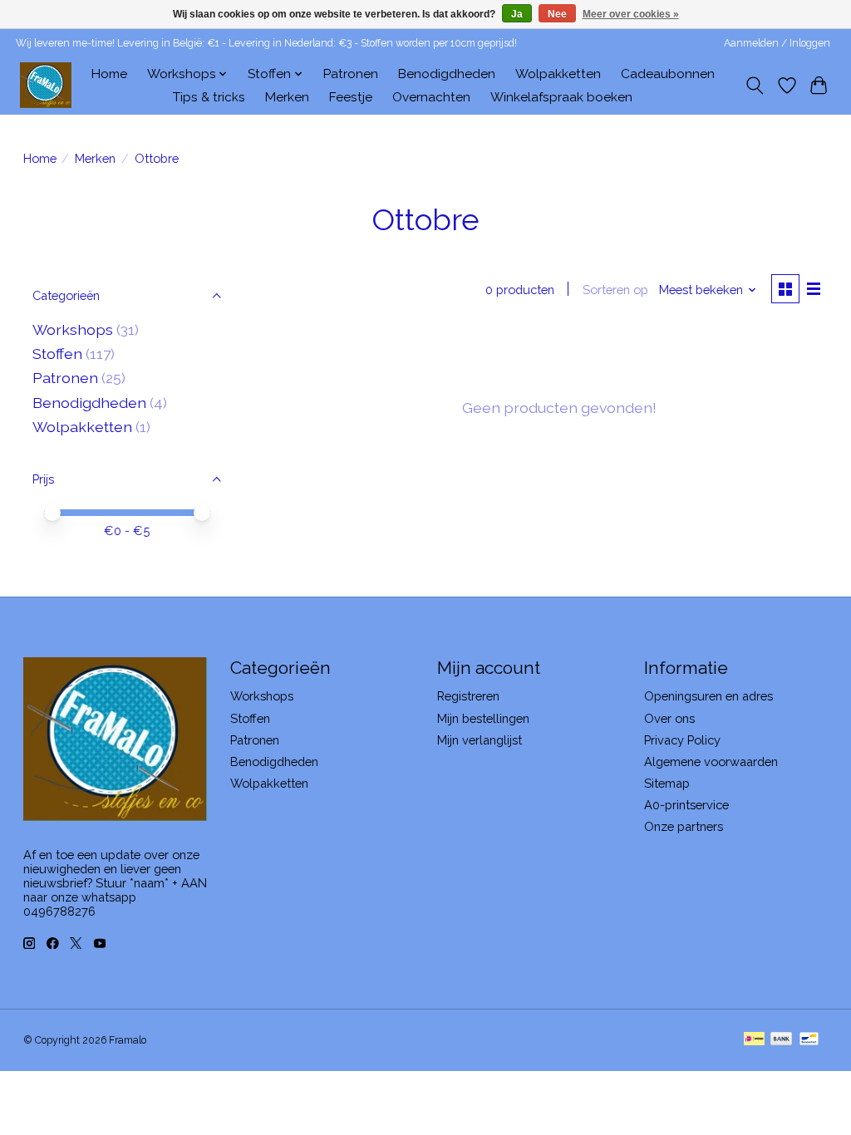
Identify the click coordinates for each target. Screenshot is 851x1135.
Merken (287, 97)
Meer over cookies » (631, 14)
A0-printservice (686, 805)
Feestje (350, 97)
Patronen (350, 73)
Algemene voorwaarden (711, 761)
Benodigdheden (446, 73)
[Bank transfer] (781, 1040)
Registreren (468, 696)
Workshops (72, 329)
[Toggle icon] (754, 86)
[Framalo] (45, 85)
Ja (517, 14)
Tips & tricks (209, 97)
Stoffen (57, 353)
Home (109, 73)
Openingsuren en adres (708, 696)
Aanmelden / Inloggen (777, 43)
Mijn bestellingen (483, 718)
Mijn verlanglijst (479, 740)
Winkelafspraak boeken (561, 97)
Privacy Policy (682, 740)
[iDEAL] (754, 1040)
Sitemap (667, 783)
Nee (557, 14)
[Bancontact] (809, 1040)
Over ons (669, 718)
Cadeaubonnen (668, 73)
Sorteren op (615, 290)
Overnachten (431, 97)
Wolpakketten (558, 73)
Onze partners (683, 826)
